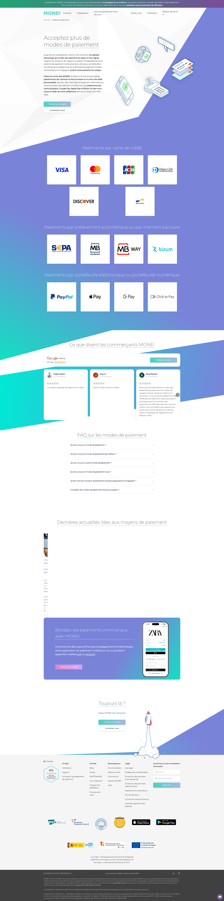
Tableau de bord (170, 12)
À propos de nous (95, 793)
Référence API (114, 772)
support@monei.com (120, 883)
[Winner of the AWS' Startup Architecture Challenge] (51, 772)
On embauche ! (96, 781)
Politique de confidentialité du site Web (88, 885)
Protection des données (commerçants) (135, 777)
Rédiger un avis (163, 360)
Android (90, 654)
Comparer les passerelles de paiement (73, 777)
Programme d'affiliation (95, 786)
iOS (79, 654)
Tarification (152, 13)
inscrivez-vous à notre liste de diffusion (144, 5)
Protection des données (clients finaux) (135, 785)
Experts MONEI (114, 781)
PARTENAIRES (96, 776)
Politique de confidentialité (136, 772)
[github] (179, 873)
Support (65, 772)
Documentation (114, 768)
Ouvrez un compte (57, 104)
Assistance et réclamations (136, 791)
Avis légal (129, 768)
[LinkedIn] (173, 873)
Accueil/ (47, 20)
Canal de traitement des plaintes (135, 804)
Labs (110, 785)
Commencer (113, 776)
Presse (92, 772)
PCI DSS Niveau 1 (132, 795)
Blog (92, 768)
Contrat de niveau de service (137, 799)
